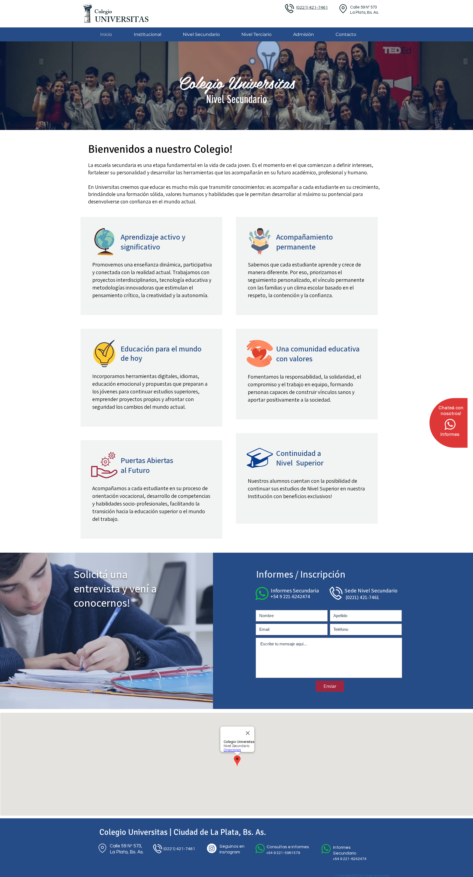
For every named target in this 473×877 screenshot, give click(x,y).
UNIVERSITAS (122, 20)
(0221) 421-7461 (179, 849)
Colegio (103, 12)
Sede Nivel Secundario (371, 590)
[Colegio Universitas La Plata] (212, 848)
